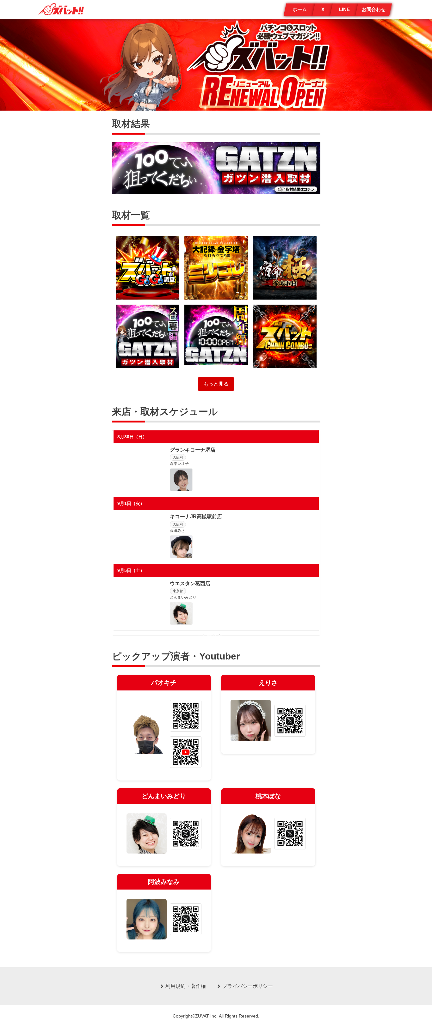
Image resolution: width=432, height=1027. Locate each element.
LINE (344, 9)
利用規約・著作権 (185, 986)
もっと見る (216, 383)
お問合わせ (374, 9)
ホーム (300, 9)
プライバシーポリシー (247, 986)
